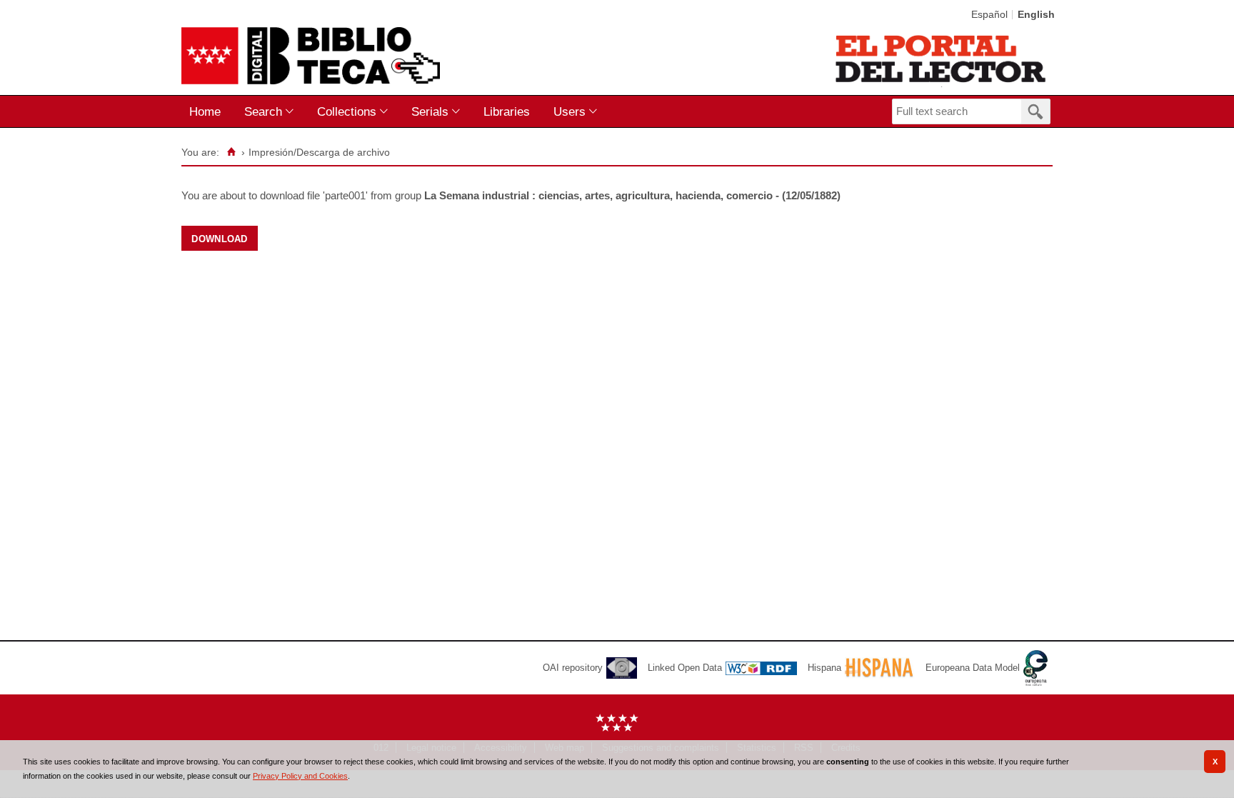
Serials (429, 111)
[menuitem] (208, 112)
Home (205, 111)
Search (263, 111)
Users (569, 111)
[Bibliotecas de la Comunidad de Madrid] (942, 58)
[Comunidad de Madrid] (617, 728)
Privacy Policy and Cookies (300, 776)
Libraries (506, 111)
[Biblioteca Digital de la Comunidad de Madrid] (310, 55)
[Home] (231, 152)
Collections (346, 111)
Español (989, 14)
